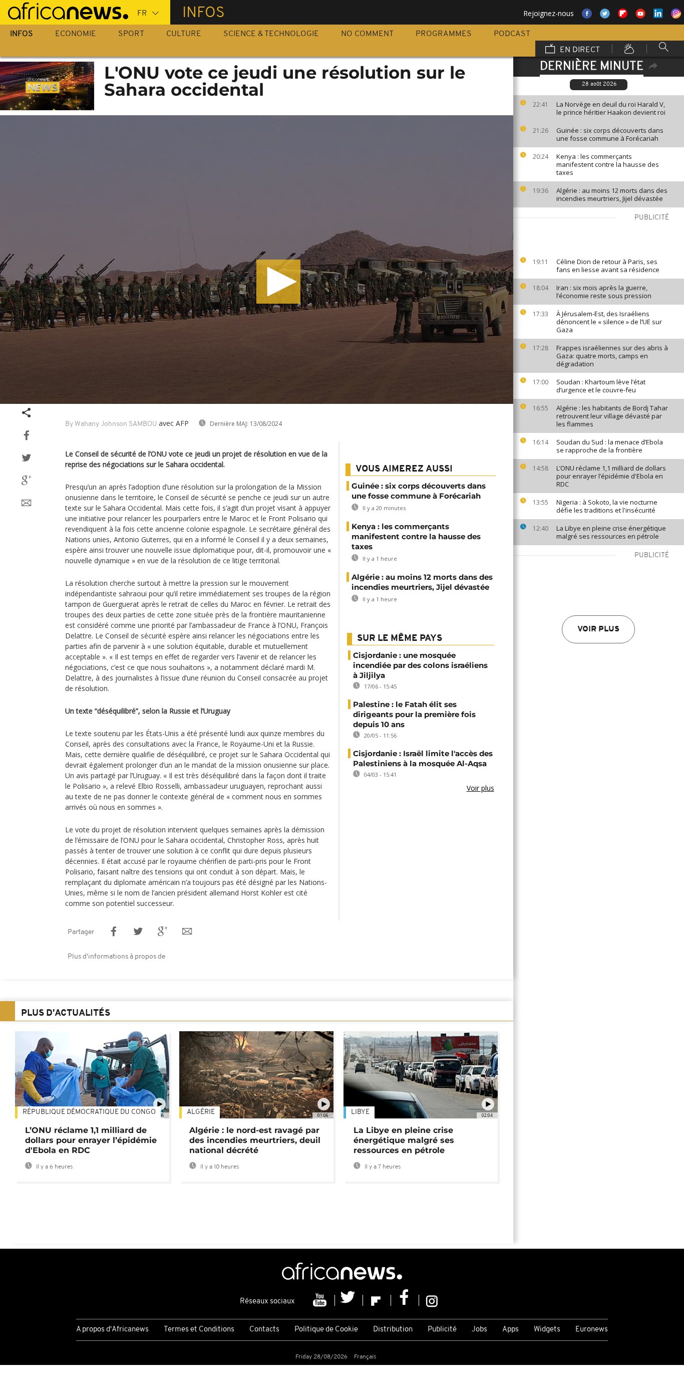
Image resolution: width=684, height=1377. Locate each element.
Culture (183, 34)
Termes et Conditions (199, 1329)
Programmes (444, 34)
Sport (131, 34)
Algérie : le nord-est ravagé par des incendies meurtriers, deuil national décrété (254, 1140)
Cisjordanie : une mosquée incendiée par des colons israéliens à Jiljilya (420, 665)
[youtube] (321, 1300)
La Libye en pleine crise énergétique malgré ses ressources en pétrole (611, 532)
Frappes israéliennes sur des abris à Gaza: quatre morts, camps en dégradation (612, 356)
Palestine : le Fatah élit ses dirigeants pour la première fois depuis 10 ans (414, 714)
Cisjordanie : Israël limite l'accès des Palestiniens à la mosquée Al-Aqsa (423, 758)
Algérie (201, 1112)
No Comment (367, 34)
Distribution (393, 1329)
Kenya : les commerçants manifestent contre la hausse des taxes (607, 164)
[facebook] (405, 1300)
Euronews (591, 1329)
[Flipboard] (377, 1300)
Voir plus (598, 629)
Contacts (264, 1329)
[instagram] (432, 1300)
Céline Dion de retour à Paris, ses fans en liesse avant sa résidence (607, 266)
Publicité (442, 1329)
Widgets (547, 1329)
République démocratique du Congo (89, 1112)
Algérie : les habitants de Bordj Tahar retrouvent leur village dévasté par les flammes (612, 416)
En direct (579, 50)
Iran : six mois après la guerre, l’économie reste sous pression (603, 292)
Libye (360, 1112)
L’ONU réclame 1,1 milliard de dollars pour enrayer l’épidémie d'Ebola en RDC (611, 476)
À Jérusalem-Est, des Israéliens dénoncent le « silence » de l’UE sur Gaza (609, 322)
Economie (75, 34)
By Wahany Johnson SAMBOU (111, 424)
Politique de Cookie (326, 1329)
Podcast (512, 34)
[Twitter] (349, 1300)
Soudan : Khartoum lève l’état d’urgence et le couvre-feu (600, 386)
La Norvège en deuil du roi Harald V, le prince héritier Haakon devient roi (610, 108)
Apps (510, 1329)
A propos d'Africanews (112, 1329)
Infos (21, 34)
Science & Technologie (271, 34)
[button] (278, 282)
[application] (256, 259)
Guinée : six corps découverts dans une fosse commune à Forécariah (609, 134)
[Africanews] (64, 10)
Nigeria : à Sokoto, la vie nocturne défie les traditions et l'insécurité (606, 506)
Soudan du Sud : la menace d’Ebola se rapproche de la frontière (609, 446)
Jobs (479, 1329)
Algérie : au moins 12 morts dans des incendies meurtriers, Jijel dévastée (611, 194)
